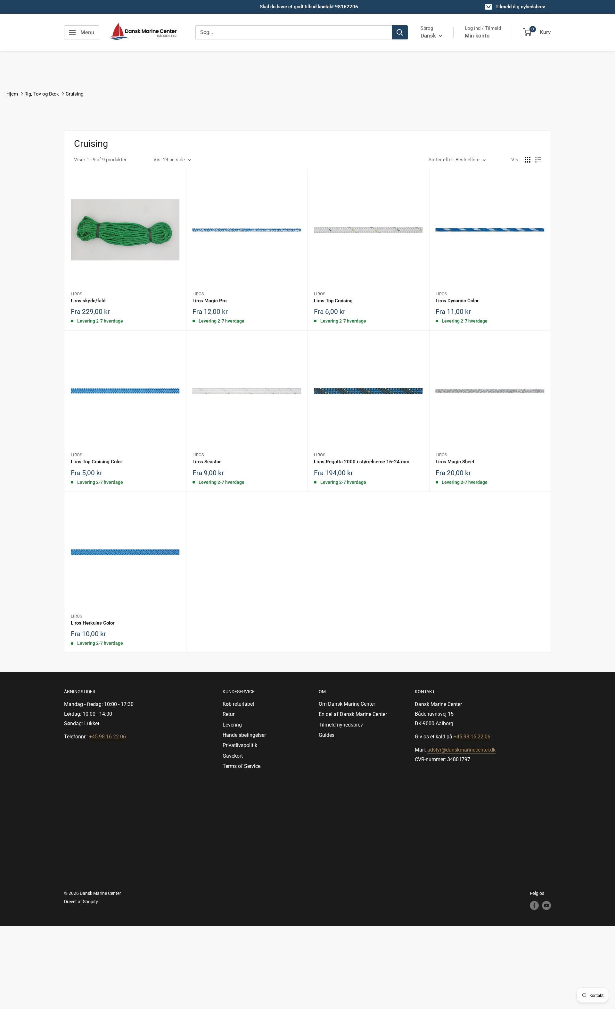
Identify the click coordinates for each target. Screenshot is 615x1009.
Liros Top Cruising (333, 301)
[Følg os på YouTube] (546, 905)
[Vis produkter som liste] (538, 160)
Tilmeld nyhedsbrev (341, 725)
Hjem (12, 94)
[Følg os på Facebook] (534, 905)
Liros (76, 293)
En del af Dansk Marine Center (353, 714)
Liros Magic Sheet (455, 462)
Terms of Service (241, 766)
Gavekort (233, 756)
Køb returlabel (238, 704)
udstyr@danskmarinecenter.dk (461, 750)
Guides (326, 735)
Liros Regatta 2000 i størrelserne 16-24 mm (361, 462)
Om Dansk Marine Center (347, 704)
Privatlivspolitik (240, 745)
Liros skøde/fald (88, 301)
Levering (232, 725)
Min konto (477, 35)
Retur (228, 714)
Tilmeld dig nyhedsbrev (520, 7)
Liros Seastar (207, 462)
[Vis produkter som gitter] (527, 160)
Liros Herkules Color (92, 623)
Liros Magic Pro (209, 301)
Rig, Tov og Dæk (41, 94)
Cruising (74, 94)
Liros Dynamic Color (457, 301)
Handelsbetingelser (244, 735)
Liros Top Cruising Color (96, 462)
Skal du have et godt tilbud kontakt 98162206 (309, 7)
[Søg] (400, 32)
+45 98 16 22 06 (107, 737)
